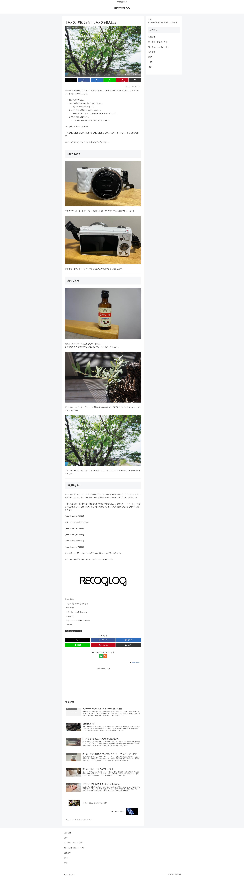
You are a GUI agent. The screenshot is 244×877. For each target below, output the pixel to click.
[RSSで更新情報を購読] (105, 656)
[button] (135, 80)
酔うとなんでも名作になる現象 (78, 621)
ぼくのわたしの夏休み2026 (76, 612)
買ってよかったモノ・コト (74, 631)
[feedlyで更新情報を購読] (101, 656)
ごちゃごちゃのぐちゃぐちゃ (77, 604)
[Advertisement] (103, 683)
